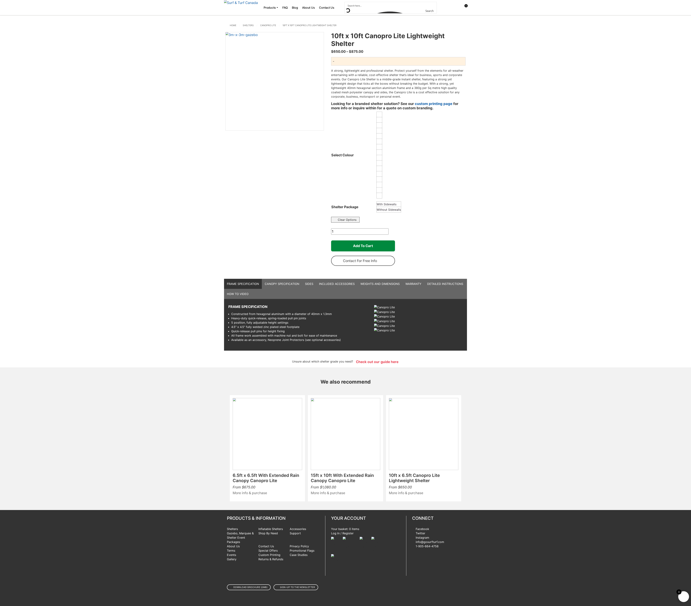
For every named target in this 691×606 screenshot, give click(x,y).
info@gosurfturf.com (430, 542)
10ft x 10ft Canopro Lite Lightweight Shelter (310, 25)
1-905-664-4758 (427, 546)
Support (295, 533)
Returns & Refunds (270, 559)
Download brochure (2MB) (250, 587)
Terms (231, 550)
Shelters (248, 25)
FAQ (285, 7)
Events (231, 555)
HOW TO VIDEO (238, 294)
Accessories (298, 529)
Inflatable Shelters (270, 529)
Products (270, 7)
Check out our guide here (377, 362)
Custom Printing (269, 555)
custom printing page (433, 104)
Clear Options (347, 220)
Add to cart (363, 246)
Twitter (420, 533)
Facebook (422, 529)
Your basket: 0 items (345, 529)
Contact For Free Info (360, 261)
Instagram (422, 537)
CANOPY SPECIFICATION (282, 284)
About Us (308, 7)
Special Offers (268, 550)
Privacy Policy (299, 546)
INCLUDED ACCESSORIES (337, 284)
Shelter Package (344, 207)
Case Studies (299, 555)
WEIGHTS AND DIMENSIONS (380, 284)
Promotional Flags (302, 550)
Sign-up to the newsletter (297, 587)
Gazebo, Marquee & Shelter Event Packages (240, 537)
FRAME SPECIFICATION (243, 284)
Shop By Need (268, 533)
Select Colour (342, 155)
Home (233, 25)
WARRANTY (413, 284)
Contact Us (326, 7)
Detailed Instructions (445, 284)
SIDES (309, 284)
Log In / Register (342, 533)
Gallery (231, 559)
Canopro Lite (268, 25)
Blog (295, 7)
